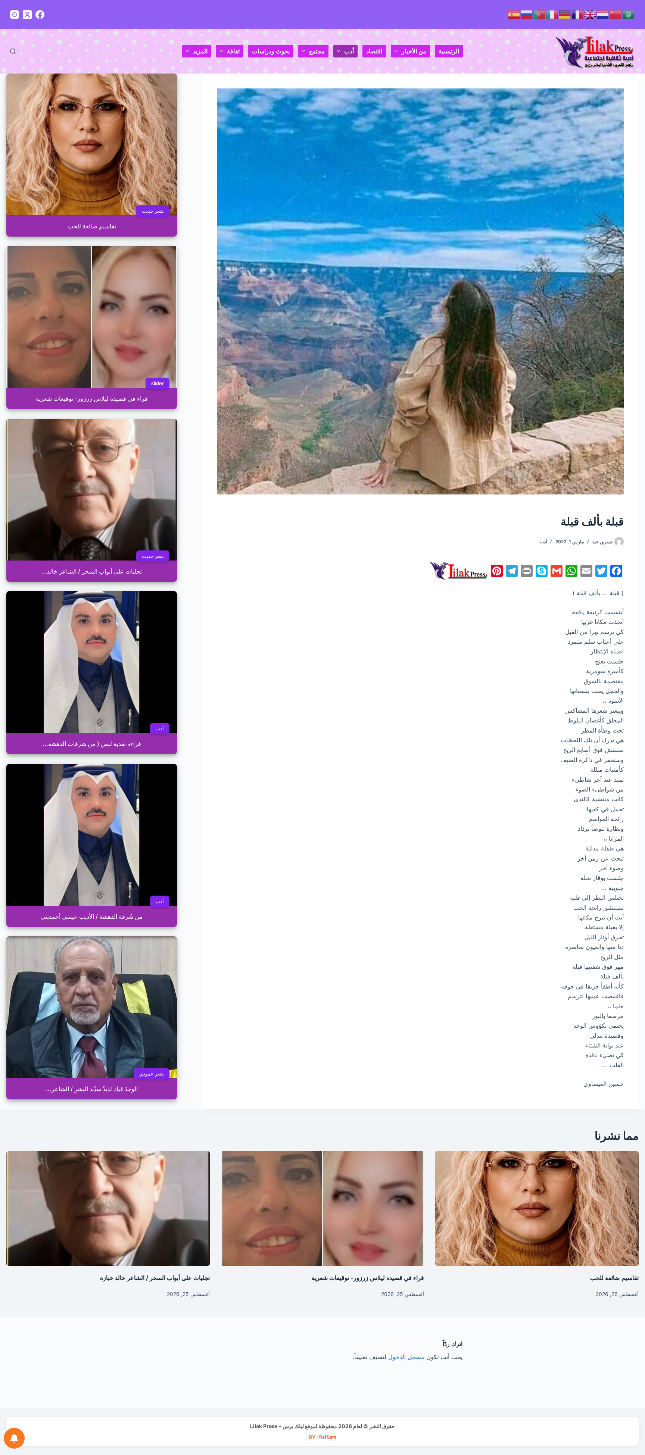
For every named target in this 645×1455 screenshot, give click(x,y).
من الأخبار (414, 51)
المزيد (200, 51)
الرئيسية (449, 51)
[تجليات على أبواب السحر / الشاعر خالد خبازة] (107, 1208)
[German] (565, 14)
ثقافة (233, 51)
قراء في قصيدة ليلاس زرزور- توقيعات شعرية (368, 1277)
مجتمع (317, 51)
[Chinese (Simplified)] (616, 14)
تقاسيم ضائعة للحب (614, 1277)
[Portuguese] (539, 14)
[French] (577, 14)
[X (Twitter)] (27, 14)
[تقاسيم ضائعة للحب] (536, 1208)
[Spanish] (514, 14)
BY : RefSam (322, 1437)
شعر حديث (153, 211)
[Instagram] (14, 14)
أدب (349, 51)
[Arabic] (628, 14)
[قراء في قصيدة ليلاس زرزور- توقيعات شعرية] (322, 1208)
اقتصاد (374, 51)
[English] (590, 14)
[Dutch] (603, 14)
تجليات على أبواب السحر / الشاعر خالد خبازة (155, 1277)
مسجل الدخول (406, 1357)
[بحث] (13, 51)
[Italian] (552, 14)
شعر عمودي (152, 1074)
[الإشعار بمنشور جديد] (14, 1438)
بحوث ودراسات (271, 51)
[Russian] (527, 14)
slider (158, 383)
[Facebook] (39, 14)
